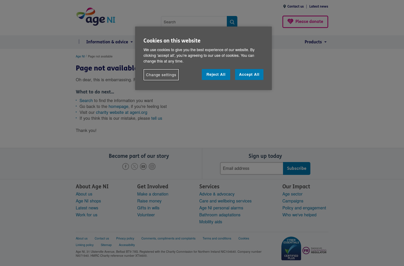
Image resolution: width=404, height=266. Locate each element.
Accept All (249, 74)
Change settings (161, 74)
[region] (203, 58)
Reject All (216, 74)
